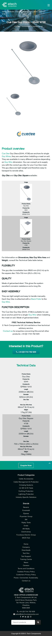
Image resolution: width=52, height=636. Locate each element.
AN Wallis (26, 529)
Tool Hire (26, 553)
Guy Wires (6, 156)
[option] (26, 63)
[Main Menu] (45, 5)
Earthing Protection (26, 491)
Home (4, 12)
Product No (26, 208)
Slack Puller (36, 299)
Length (26, 389)
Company (26, 547)
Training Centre (26, 559)
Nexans (26, 507)
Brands (26, 503)
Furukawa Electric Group (26, 535)
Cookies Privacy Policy (26, 572)
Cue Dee (19, 12)
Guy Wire (8, 162)
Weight (26, 409)
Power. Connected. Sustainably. (26, 578)
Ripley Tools (26, 522)
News (26, 562)
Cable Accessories (26, 479)
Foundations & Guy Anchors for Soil (32, 26)
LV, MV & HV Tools (26, 488)
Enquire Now (26, 465)
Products (11, 12)
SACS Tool (26, 538)
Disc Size (26, 399)
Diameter (26, 394)
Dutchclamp (26, 532)
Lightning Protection (26, 494)
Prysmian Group (26, 516)
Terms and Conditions (26, 568)
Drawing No (26, 212)
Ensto (26, 526)
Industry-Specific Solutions (26, 497)
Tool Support (26, 556)
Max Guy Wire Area (26, 404)
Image (26, 182)
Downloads (26, 550)
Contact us (8, 331)
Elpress (26, 513)
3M (26, 519)
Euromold (26, 510)
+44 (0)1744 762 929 (27, 352)
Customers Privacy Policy (26, 575)
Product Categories (26, 475)
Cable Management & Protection (26, 482)
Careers (26, 565)
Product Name (26, 203)
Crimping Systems (26, 485)
